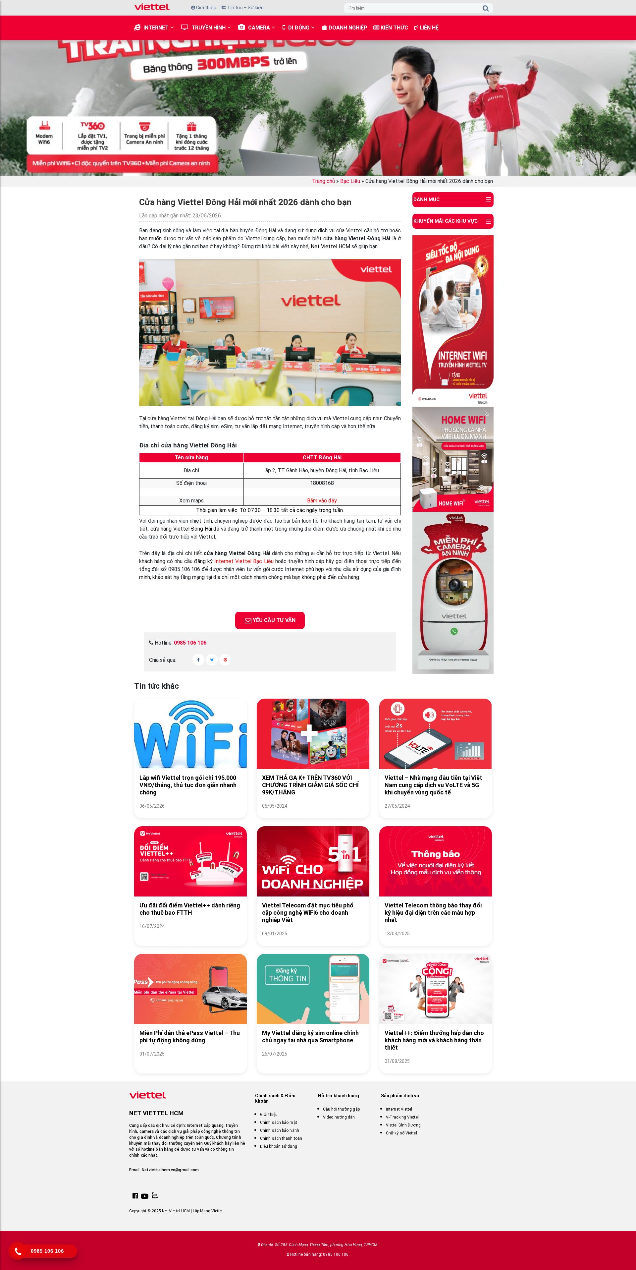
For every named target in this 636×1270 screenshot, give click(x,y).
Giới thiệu (205, 7)
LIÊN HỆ (428, 28)
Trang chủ (323, 181)
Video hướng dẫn (339, 1117)
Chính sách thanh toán (281, 1138)
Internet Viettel (399, 1109)
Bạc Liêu (350, 181)
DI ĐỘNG (298, 28)
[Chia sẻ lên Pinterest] (225, 659)
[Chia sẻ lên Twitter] (212, 659)
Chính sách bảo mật (278, 1122)
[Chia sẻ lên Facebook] (198, 659)
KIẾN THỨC (393, 28)
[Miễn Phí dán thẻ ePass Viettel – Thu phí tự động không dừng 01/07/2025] (190, 1062)
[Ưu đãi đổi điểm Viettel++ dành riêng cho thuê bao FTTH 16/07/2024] (190, 934)
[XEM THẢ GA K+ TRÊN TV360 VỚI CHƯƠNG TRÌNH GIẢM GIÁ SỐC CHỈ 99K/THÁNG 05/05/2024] (313, 814)
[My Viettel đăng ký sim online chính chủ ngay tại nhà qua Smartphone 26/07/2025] (313, 1062)
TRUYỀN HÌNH (208, 28)
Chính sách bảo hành (279, 1130)
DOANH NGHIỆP (347, 28)
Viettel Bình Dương (403, 1125)
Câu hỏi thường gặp (341, 1109)
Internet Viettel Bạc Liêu (244, 561)
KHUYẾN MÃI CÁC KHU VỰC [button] (445, 221)
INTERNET (156, 28)
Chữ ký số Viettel (401, 1133)
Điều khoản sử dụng (278, 1146)
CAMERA (259, 28)
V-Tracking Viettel (402, 1117)
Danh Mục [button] (426, 199)
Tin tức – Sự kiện (245, 7)
